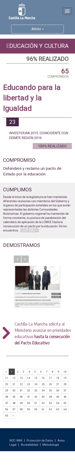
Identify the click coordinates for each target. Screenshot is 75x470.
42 (35, 396)
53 (50, 403)
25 (43, 384)
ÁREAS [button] (36, 29)
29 (6, 390)
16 (43, 378)
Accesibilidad (29, 444)
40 (21, 396)
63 (57, 409)
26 (50, 384)
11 (6, 378)
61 (43, 409)
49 (21, 403)
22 (21, 384)
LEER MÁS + (30, 230)
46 (65, 396)
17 (50, 378)
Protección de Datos (40, 440)
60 (35, 409)
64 (65, 409)
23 (28, 384)
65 (6, 415)
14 (28, 378)
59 (28, 409)
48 (13, 403)
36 (57, 390)
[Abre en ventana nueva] (37, 287)
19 (65, 378)
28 (65, 384)
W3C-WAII (15, 440)
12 (13, 378)
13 (21, 378)
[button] (17, 259)
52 (43, 403)
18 (57, 378)
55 (65, 403)
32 (28, 390)
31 (21, 390)
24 (35, 384)
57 (13, 409)
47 (6, 403)
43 (43, 396)
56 (6, 409)
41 (28, 396)
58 (21, 409)
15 (35, 378)
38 (6, 396)
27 (57, 384)
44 (50, 396)
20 (6, 384)
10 (65, 371)
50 (28, 403)
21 (13, 384)
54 (57, 403)
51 (35, 403)
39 (13, 396)
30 (13, 390)
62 (50, 409)
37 (65, 390)
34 (43, 390)
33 (35, 390)
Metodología (50, 444)
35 (50, 390)
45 (57, 396)
